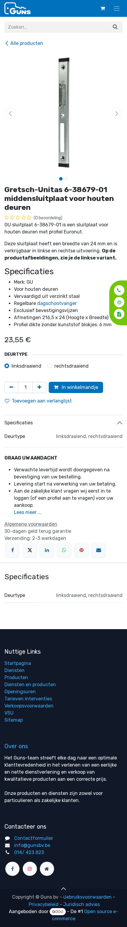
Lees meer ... (27, 512)
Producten (16, 677)
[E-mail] (99, 550)
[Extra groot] (47, 869)
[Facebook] (12, 550)
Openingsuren (20, 691)
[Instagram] (30, 869)
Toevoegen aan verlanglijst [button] (42, 401)
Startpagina (17, 663)
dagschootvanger (57, 303)
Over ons (16, 746)
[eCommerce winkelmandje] (102, 8)
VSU (9, 713)
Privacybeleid (43, 904)
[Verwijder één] (11, 387)
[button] (117, 290)
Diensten (14, 670)
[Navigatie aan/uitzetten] (117, 8)
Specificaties (18, 423)
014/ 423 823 (29, 852)
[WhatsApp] (64, 550)
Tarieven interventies (28, 699)
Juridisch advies (81, 904)
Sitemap (13, 720)
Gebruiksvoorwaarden (87, 897)
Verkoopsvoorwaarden (28, 706)
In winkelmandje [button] (79, 387)
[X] (30, 550)
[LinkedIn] (47, 550)
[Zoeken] (115, 27)
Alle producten (26, 43)
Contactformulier (33, 838)
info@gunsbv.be (32, 845)
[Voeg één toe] (39, 387)
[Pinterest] (81, 550)
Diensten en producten (30, 684)
